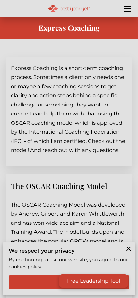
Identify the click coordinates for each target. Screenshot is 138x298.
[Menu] (127, 9)
